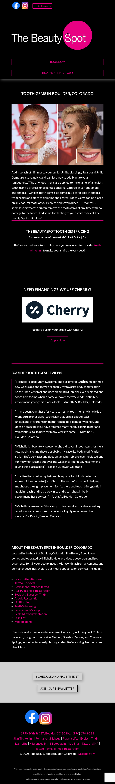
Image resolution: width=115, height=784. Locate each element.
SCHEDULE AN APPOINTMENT (57, 676)
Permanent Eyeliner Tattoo (32, 586)
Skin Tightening (23, 738)
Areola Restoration (27, 598)
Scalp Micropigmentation (31, 614)
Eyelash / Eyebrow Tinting (31, 594)
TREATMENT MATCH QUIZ (57, 72)
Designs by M (86, 753)
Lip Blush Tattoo (79, 743)
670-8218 (87, 733)
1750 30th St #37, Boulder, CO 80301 (46, 733)
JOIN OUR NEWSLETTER (57, 688)
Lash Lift (20, 617)
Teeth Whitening (25, 606)
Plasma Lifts (70, 738)
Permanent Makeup (27, 610)
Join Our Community (42, 6)
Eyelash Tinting (90, 738)
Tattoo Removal (25, 583)
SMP (95, 743)
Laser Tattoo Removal (28, 579)
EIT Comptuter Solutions (52, 779)
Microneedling (38, 743)
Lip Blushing (22, 602)
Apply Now (57, 340)
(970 (76, 733)
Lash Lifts (21, 743)
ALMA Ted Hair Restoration (32, 590)
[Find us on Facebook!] (16, 8)
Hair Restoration (68, 748)
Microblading (23, 621)
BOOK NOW (57, 61)
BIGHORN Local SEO (81, 779)
